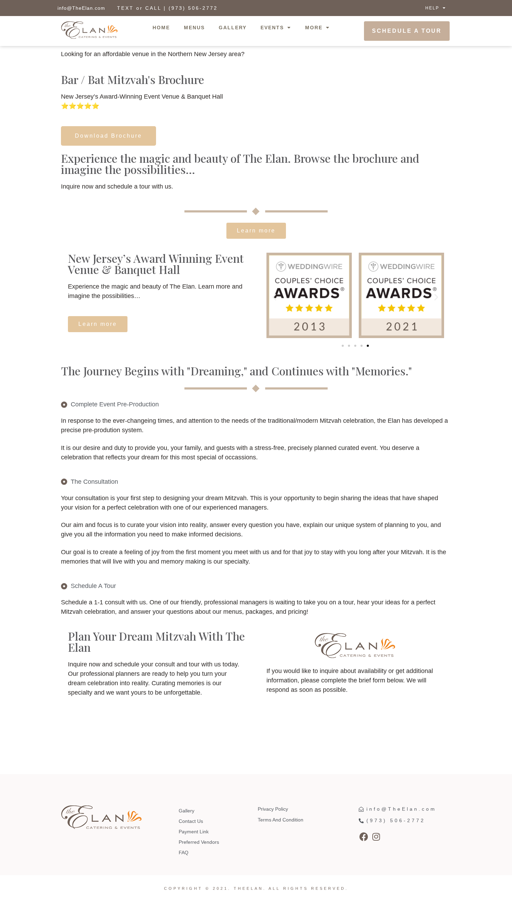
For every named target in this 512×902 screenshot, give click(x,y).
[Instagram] (376, 836)
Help (432, 8)
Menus (194, 27)
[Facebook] (364, 836)
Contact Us (191, 821)
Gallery (233, 27)
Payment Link (194, 831)
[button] (274, 296)
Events (272, 27)
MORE (314, 27)
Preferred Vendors (199, 842)
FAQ (183, 852)
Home (161, 27)
